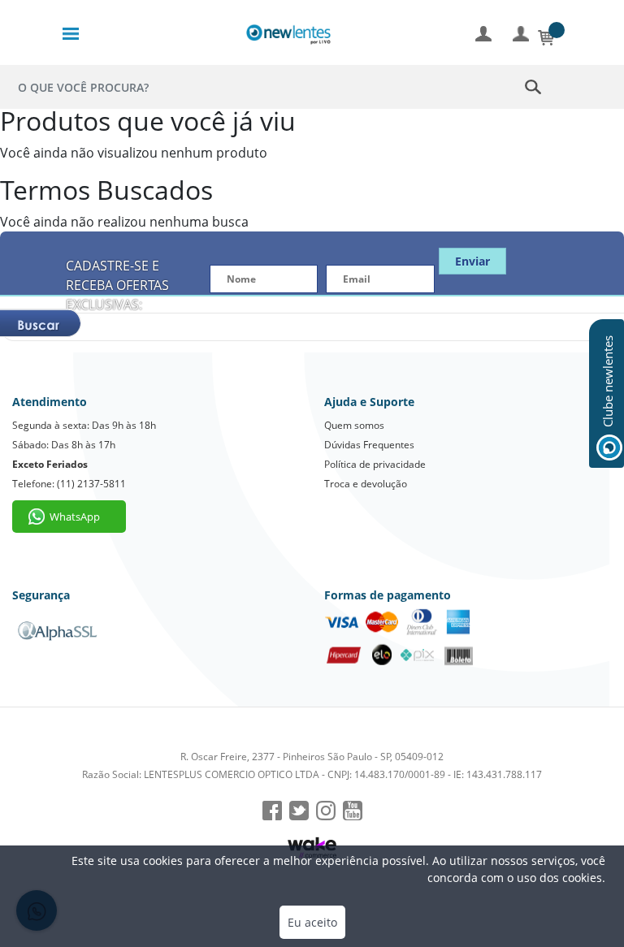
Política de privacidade (375, 464)
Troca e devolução (365, 484)
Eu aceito (312, 922)
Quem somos (354, 425)
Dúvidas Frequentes (369, 445)
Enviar (472, 261)
